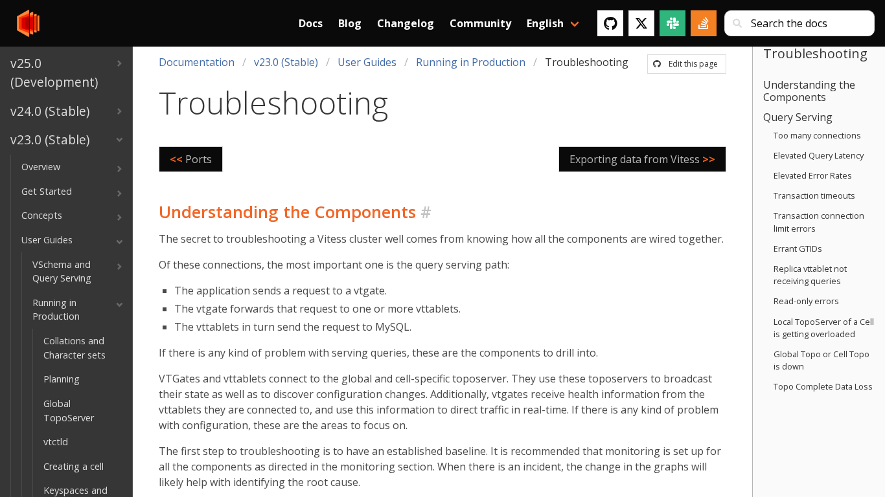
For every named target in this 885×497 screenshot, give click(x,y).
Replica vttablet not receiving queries (810, 275)
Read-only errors (806, 301)
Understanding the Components (809, 91)
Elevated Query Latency (819, 155)
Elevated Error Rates (813, 175)
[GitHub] (610, 23)
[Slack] (672, 23)
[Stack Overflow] (704, 23)
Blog (350, 23)
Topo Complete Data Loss (823, 386)
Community (480, 23)
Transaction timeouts (814, 195)
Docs (311, 23)
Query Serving (798, 117)
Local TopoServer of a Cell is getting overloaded (824, 328)
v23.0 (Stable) (286, 62)
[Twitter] (641, 23)
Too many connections (817, 135)
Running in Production (470, 62)
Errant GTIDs (798, 248)
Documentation (197, 62)
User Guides (367, 62)
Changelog (405, 23)
